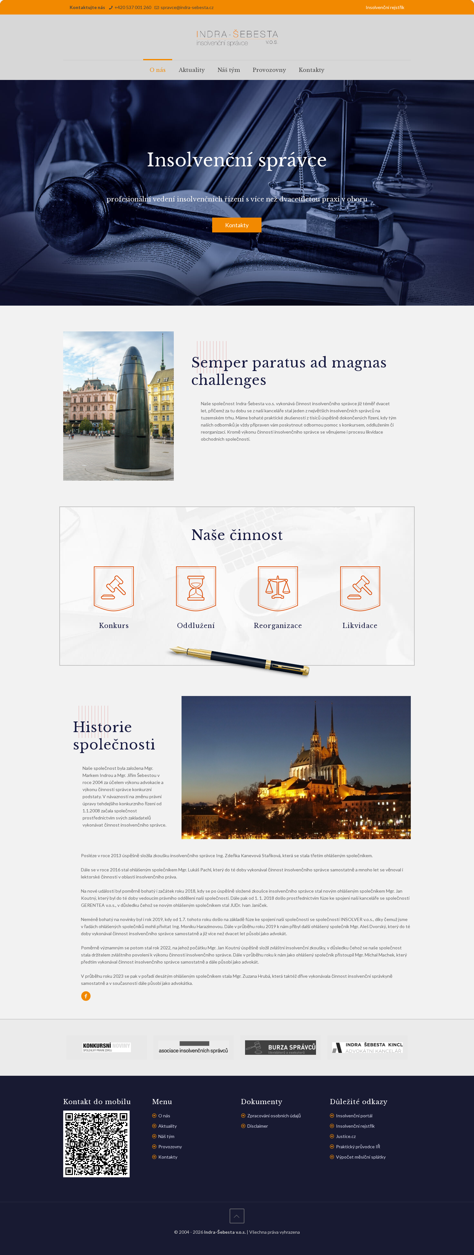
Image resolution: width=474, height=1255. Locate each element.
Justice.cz (346, 1136)
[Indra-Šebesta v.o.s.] (237, 37)
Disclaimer (257, 1126)
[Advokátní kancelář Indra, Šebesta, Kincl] (367, 1047)
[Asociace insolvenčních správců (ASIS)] (193, 1047)
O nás (164, 1115)
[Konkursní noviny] (106, 1047)
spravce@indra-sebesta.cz (187, 7)
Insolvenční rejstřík (385, 7)
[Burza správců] (280, 1047)
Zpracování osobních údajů (274, 1115)
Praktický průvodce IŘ (358, 1146)
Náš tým (166, 1136)
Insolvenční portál (354, 1115)
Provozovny (170, 1146)
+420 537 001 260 (132, 7)
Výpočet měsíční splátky (361, 1157)
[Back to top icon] (237, 1216)
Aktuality (167, 1126)
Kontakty (237, 225)
